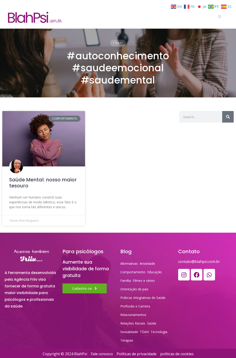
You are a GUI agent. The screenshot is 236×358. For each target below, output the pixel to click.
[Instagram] (184, 274)
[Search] (228, 117)
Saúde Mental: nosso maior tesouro (43, 182)
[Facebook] (196, 274)
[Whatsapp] (209, 274)
